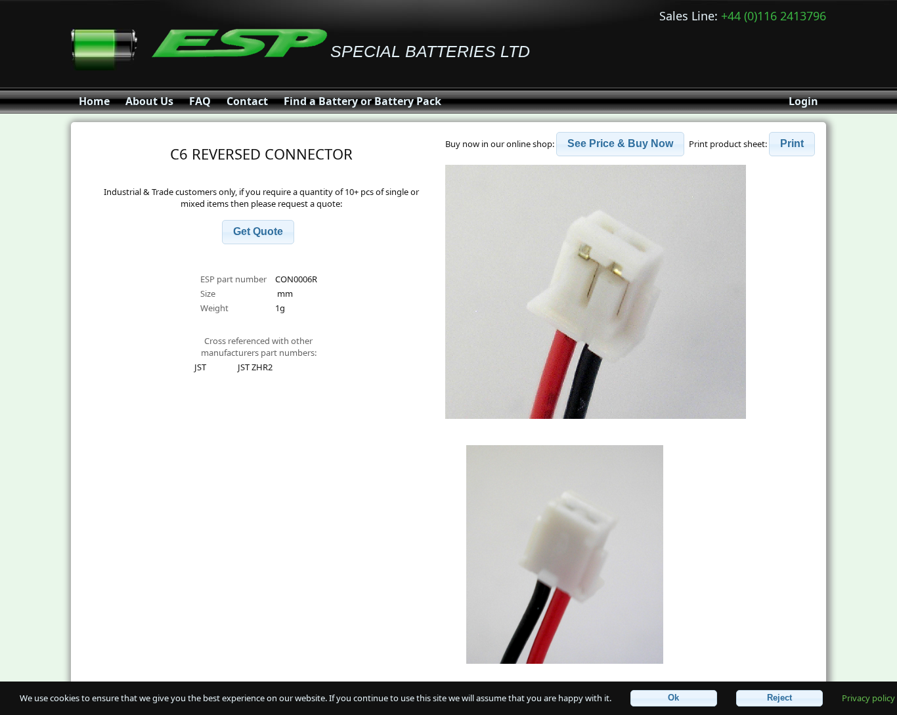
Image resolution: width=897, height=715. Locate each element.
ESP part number (233, 279)
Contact (247, 101)
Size (208, 293)
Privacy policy (868, 697)
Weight (214, 308)
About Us (149, 101)
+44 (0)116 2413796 (773, 16)
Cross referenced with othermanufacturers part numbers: (259, 346)
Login (803, 101)
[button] (258, 232)
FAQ (200, 101)
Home (94, 101)
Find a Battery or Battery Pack (362, 101)
